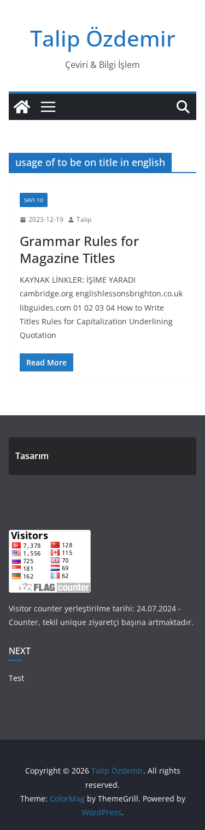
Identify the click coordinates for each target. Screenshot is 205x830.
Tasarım (32, 456)
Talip (84, 219)
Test (16, 678)
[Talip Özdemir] (22, 107)
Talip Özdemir (102, 38)
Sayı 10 (33, 200)
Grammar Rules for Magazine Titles (79, 249)
